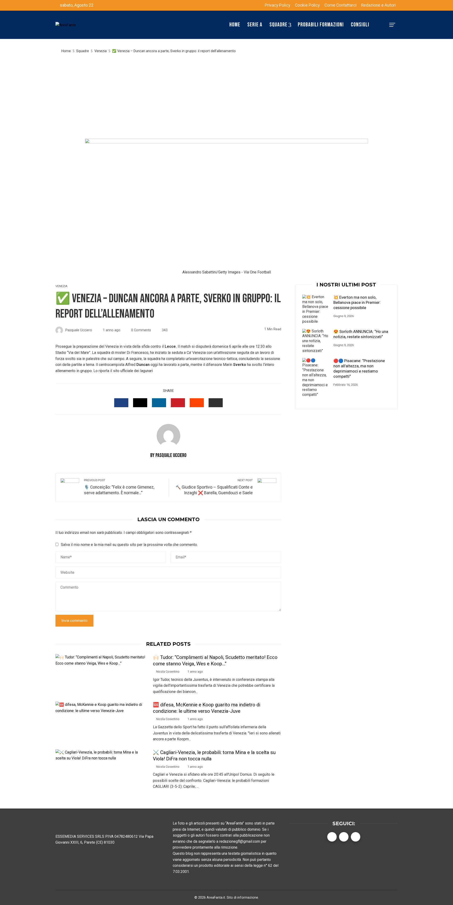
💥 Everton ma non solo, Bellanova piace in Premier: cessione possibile (357, 302)
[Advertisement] (226, 96)
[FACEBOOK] (121, 402)
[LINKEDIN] (159, 402)
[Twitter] (343, 837)
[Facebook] (332, 837)
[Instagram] (355, 837)
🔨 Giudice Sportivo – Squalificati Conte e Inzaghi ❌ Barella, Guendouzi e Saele (214, 486)
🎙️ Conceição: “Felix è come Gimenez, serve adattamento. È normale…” (119, 486)
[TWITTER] (140, 402)
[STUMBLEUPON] (197, 402)
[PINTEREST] (178, 402)
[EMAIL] (216, 402)
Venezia (61, 286)
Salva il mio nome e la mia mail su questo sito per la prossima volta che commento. (129, 544)
